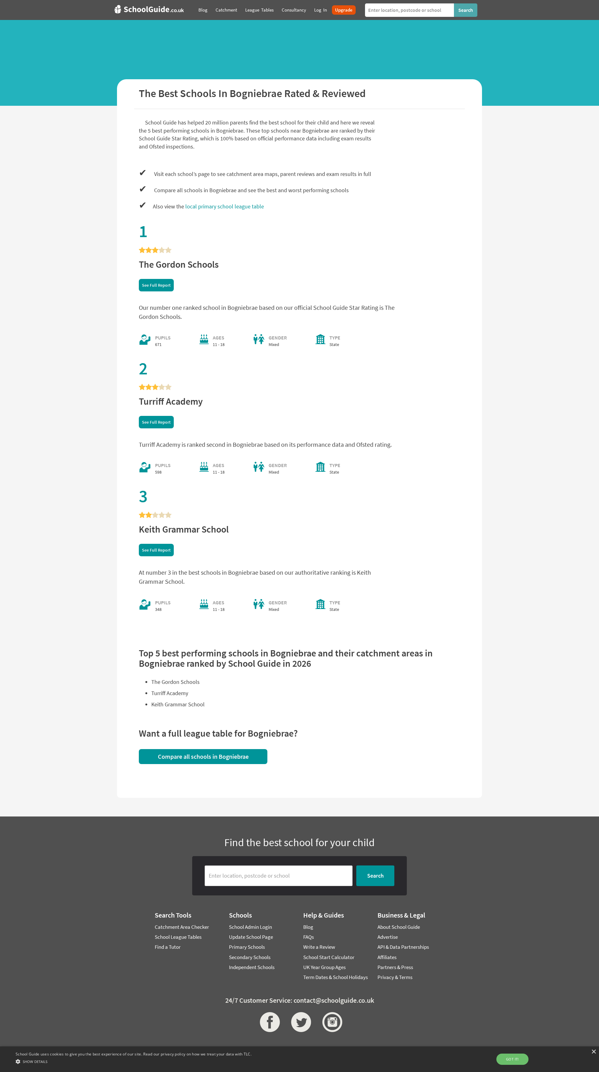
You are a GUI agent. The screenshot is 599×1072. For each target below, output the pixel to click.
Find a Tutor (168, 946)
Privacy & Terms (394, 977)
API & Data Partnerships (403, 946)
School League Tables (178, 936)
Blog (308, 926)
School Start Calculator (328, 957)
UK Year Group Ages (324, 967)
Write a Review (319, 946)
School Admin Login (250, 926)
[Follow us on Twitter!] (299, 1022)
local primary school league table (224, 206)
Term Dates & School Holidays (335, 977)
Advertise (387, 936)
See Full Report (156, 285)
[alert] (299, 1059)
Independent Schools (252, 967)
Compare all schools (203, 756)
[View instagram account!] (330, 1022)
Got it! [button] (512, 1059)
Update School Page (251, 936)
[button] (133, 1061)
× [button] (593, 1052)
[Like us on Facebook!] (268, 1022)
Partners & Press (395, 967)
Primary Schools (247, 946)
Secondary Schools (249, 957)
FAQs (308, 936)
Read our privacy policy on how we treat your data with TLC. (197, 1054)
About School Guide (398, 926)
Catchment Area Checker (182, 926)
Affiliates (387, 957)
